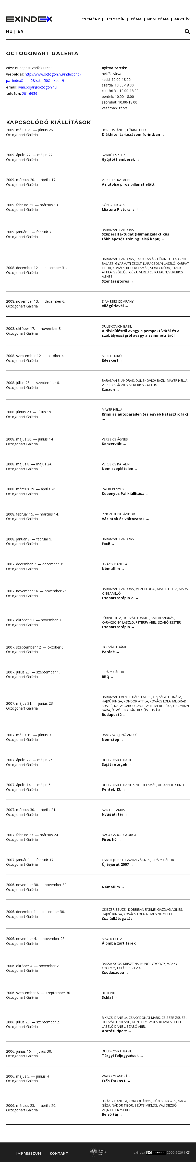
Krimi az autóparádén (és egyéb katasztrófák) (145, 416)
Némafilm (113, 568)
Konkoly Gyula (145, 1022)
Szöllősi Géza (125, 272)
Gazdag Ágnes (137, 860)
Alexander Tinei (171, 785)
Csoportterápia (118, 626)
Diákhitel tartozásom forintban (133, 134)
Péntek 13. (114, 789)
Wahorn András (116, 1076)
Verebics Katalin (116, 180)
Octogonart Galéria (22, 134)
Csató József (113, 860)
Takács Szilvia (129, 968)
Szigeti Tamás (144, 785)
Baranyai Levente (116, 697)
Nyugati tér (115, 814)
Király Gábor (113, 672)
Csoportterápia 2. (120, 597)
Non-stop (113, 739)
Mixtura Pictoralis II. (122, 209)
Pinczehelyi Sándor (118, 514)
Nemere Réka (161, 705)
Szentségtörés (118, 281)
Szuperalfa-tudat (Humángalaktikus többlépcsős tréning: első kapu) (135, 236)
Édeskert (112, 360)
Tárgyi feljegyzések (122, 1055)
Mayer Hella (177, 380)
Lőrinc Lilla (136, 130)
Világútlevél (115, 305)
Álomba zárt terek (121, 943)
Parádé (110, 651)
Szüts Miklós (145, 1105)
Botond (108, 993)
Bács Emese (141, 697)
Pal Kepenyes (113, 489)
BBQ (108, 676)
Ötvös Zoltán (124, 710)
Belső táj (112, 1114)
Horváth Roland (116, 1022)
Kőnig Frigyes (113, 204)
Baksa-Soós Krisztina (120, 963)
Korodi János (140, 1101)
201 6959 (29, 93)
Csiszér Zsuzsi (114, 909)
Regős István (148, 710)
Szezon (110, 389)
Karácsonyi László (159, 263)
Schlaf (110, 997)
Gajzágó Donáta (167, 697)
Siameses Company (117, 301)
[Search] (187, 32)
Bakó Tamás (146, 259)
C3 (188, 1152)
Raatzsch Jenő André (120, 734)
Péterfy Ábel (146, 622)
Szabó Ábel (136, 1026)
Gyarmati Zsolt (128, 263)
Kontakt (59, 1153)
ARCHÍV (182, 19)
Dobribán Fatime (142, 909)
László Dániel (113, 1026)
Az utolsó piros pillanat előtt (130, 184)
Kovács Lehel (170, 1022)
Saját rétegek (117, 764)
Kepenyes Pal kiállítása (125, 493)
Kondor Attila (136, 701)
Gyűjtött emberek (121, 159)
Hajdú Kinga (112, 701)
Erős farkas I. (116, 1080)
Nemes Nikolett (159, 914)
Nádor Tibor (122, 1105)
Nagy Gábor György (131, 705)
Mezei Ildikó (112, 356)
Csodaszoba (115, 972)
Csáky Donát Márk (144, 1017)
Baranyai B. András (118, 229)
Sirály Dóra (160, 268)
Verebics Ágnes (115, 385)
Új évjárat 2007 (117, 864)
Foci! (108, 543)
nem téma (158, 19)
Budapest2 (114, 714)
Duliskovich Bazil (117, 326)
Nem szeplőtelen (120, 468)
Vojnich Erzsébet (116, 1110)
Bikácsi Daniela (114, 564)
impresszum (28, 1153)
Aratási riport (116, 1030)
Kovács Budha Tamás (131, 268)
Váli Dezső (168, 1105)
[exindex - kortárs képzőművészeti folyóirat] (29, 19)
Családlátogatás (119, 918)
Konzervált (114, 443)
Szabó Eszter (113, 155)
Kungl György (152, 963)
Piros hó (111, 839)
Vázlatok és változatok (125, 518)
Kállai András (162, 617)
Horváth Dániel (136, 617)
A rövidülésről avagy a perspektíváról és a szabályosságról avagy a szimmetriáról (140, 333)
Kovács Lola (160, 701)
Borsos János (114, 130)
